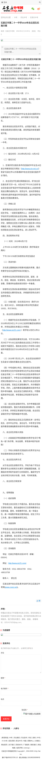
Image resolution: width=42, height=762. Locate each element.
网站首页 (4, 745)
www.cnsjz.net (11, 587)
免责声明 (19, 748)
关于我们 (12, 745)
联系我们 (34, 745)
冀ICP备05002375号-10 (10, 757)
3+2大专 (4, 741)
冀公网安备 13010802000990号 (29, 757)
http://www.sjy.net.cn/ (29, 169)
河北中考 (23, 17)
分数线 (37, 741)
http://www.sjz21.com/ (12, 330)
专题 (24, 741)
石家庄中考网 (9, 31)
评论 (2, 653)
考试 (29, 737)
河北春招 (17, 737)
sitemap (26, 748)
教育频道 (5, 737)
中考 (15, 17)
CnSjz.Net (37, 751)
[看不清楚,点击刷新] (32, 714)
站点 (2, 699)
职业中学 (19, 741)
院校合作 (19, 745)
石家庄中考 (34, 17)
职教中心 (31, 741)
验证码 (25, 710)
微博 (39, 9)
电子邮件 (4, 689)
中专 (38, 737)
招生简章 (12, 741)
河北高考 (24, 737)
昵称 (3, 678)
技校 (34, 737)
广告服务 (26, 745)
